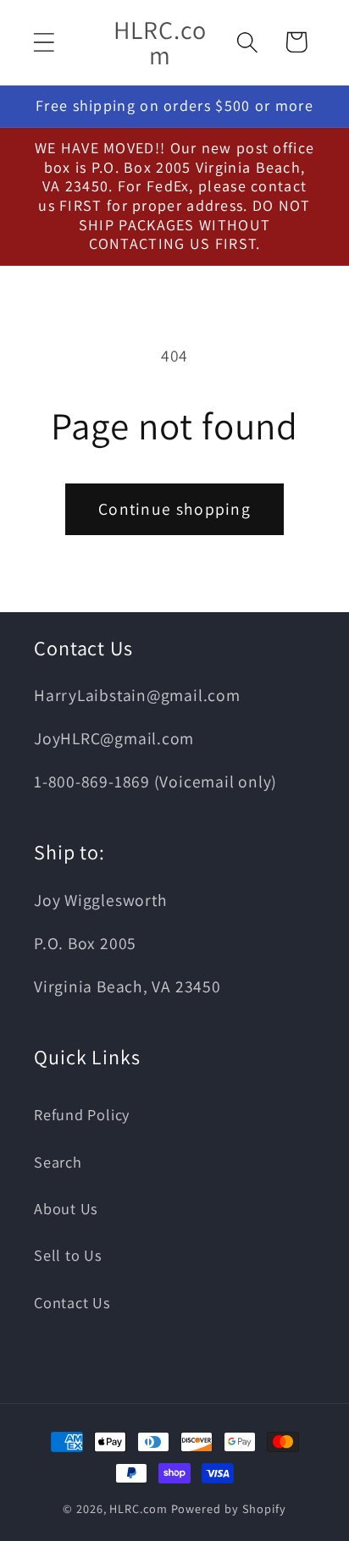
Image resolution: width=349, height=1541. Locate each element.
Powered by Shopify (228, 1508)
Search (58, 1162)
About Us (66, 1208)
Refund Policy (82, 1114)
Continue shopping (174, 509)
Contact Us (72, 1302)
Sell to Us (68, 1255)
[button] (43, 42)
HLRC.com (138, 1508)
